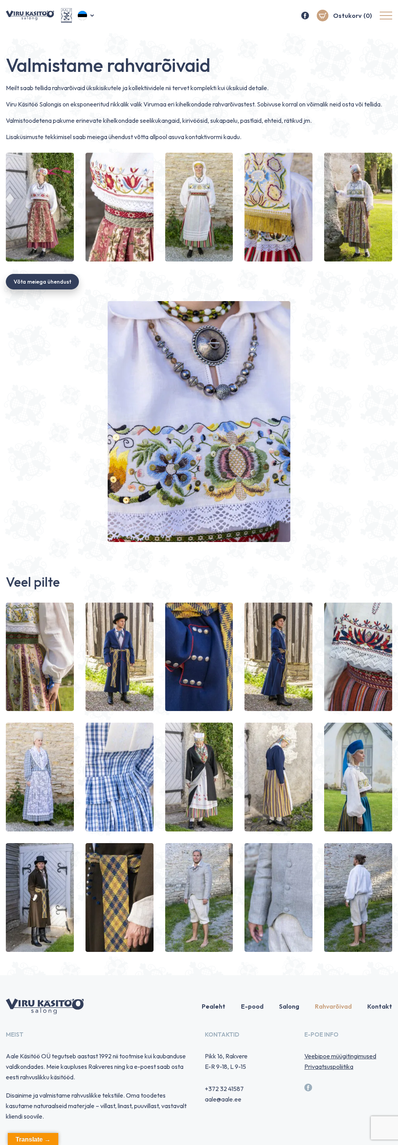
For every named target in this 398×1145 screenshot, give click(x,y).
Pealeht (213, 1006)
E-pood (252, 1006)
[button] (86, 15)
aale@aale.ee (223, 1099)
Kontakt (379, 1006)
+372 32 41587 (224, 1089)
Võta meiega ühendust (42, 281)
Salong (289, 1006)
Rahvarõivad (333, 1006)
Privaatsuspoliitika (328, 1066)
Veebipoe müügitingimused (340, 1056)
